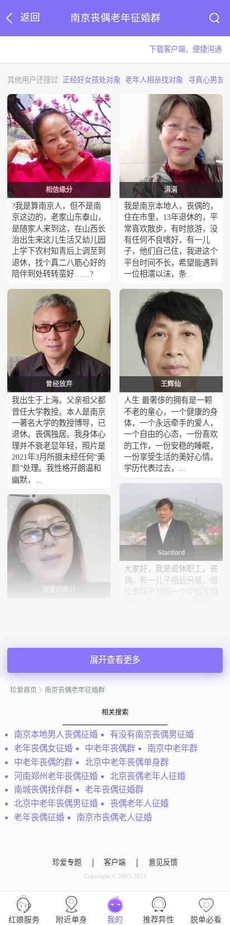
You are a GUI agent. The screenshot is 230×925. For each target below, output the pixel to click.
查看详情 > (52, 286)
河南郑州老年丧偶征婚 (56, 776)
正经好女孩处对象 (92, 80)
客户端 (115, 863)
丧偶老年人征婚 (139, 803)
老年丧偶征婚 (39, 817)
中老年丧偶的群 (43, 762)
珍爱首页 (23, 690)
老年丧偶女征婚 (43, 748)
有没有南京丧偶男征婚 (152, 734)
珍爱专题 (67, 863)
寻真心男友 (206, 80)
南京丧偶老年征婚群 (75, 690)
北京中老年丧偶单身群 (127, 762)
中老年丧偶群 (110, 748)
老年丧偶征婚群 (114, 789)
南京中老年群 (172, 748)
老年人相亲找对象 (154, 80)
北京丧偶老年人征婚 (147, 776)
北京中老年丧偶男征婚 (56, 803)
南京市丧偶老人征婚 (114, 817)
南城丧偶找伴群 (43, 789)
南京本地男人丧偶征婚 (56, 734)
